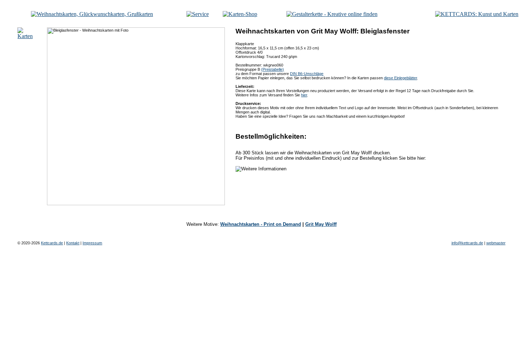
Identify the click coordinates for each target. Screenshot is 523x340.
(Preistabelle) (272, 69)
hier (304, 95)
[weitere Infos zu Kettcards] (197, 14)
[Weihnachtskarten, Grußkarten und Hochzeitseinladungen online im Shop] (240, 14)
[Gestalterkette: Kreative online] (331, 14)
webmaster (496, 243)
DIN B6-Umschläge (306, 73)
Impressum (92, 243)
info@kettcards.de (467, 243)
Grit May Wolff (321, 224)
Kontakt (72, 243)
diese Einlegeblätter (400, 78)
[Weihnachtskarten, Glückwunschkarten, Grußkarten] (92, 14)
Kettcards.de (52, 243)
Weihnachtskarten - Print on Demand (260, 224)
